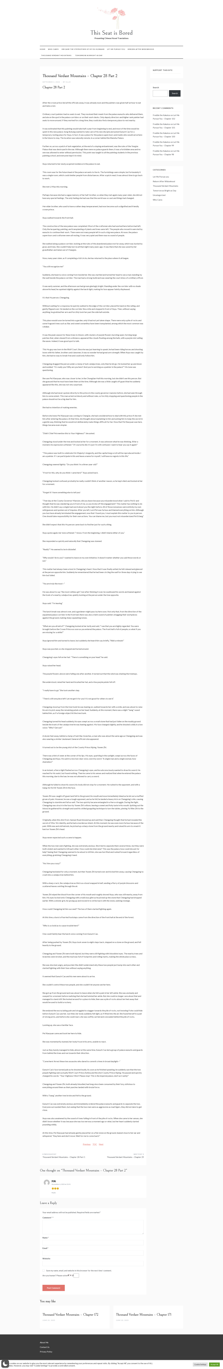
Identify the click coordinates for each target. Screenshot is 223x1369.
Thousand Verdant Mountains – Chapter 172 (70, 1315)
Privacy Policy (46, 1351)
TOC (95, 1144)
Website (46, 1258)
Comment (47, 1217)
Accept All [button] (214, 1364)
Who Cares (53, 49)
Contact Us (44, 1347)
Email (45, 1248)
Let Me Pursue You (116, 49)
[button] (5, 1364)
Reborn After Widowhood (141, 49)
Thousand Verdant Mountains (56, 55)
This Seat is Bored (111, 32)
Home (42, 49)
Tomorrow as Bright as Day (89, 55)
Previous (87, 1144)
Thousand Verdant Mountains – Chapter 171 (143, 1315)
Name (45, 1237)
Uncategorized (159, 195)
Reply (54, 1193)
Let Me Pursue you (161, 177)
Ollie (68, 82)
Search (156, 87)
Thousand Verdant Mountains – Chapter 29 (125, 1157)
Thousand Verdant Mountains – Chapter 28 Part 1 (63, 1157)
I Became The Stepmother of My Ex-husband (83, 49)
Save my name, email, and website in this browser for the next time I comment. (79, 1270)
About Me (44, 1342)
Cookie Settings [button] (200, 1364)
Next (101, 1144)
